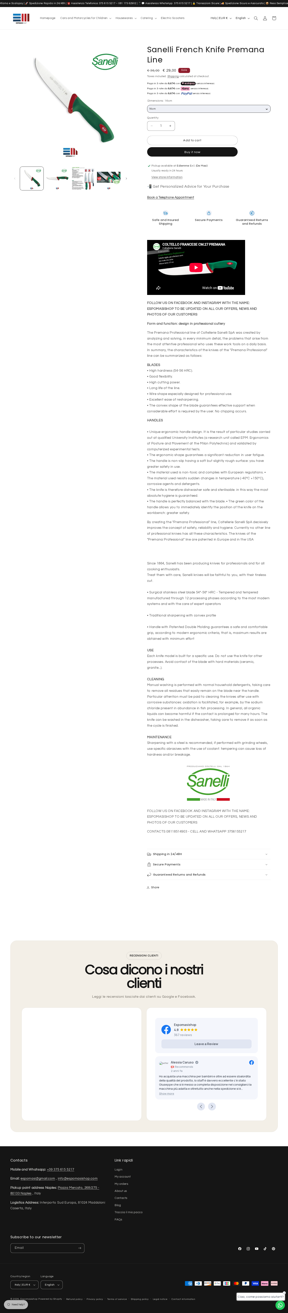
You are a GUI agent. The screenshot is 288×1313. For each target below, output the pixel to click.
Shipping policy (140, 1299)
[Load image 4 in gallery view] (109, 178)
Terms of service (117, 1299)
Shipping (173, 76)
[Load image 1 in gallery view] (32, 178)
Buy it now (192, 152)
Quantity (152, 117)
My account (123, 1176)
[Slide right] (126, 178)
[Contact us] (280, 1305)
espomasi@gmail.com (38, 1178)
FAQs (118, 1219)
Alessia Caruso (182, 1062)
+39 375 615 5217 (60, 1169)
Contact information (183, 1299)
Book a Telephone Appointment (170, 197)
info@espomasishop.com (78, 1178)
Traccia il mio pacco (129, 1212)
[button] (85, 18)
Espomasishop (29, 1299)
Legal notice (160, 1299)
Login (118, 1169)
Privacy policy (95, 1299)
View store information (167, 177)
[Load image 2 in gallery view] (57, 178)
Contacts (121, 1197)
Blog (118, 1205)
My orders (121, 1183)
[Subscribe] (79, 1248)
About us (121, 1190)
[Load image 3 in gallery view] (83, 178)
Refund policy (74, 1299)
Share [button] (155, 887)
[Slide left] (14, 178)
